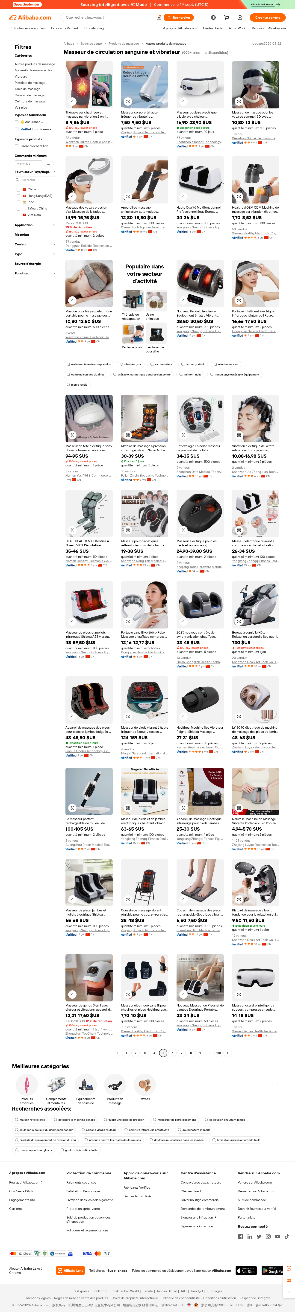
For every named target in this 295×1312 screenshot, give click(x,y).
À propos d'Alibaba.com (27, 1173)
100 (218, 1053)
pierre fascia (79, 384)
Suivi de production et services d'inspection (88, 1219)
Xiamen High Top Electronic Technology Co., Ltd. (144, 227)
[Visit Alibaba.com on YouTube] (277, 1236)
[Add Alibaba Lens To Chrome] (70, 1270)
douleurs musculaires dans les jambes (179, 1140)
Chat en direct (191, 1191)
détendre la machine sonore (76, 1119)
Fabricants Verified (137, 1187)
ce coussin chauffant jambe (227, 1119)
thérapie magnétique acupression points (144, 374)
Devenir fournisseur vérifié (257, 1208)
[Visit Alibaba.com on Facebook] (240, 1236)
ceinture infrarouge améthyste (149, 1130)
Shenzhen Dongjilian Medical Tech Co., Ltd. (144, 561)
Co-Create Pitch (21, 1191)
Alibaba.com (221, 1270)
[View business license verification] (189, 1305)
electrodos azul (228, 364)
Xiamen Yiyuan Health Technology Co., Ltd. (255, 1031)
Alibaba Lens (30, 1268)
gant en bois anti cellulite (81, 1150)
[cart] (227, 18)
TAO (183, 1291)
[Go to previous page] (117, 1053)
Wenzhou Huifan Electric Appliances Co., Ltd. (89, 142)
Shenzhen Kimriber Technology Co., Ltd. (200, 142)
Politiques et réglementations (87, 1230)
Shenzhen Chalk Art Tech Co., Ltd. (255, 662)
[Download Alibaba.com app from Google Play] (274, 1270)
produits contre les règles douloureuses (115, 1140)
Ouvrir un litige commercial (200, 1200)
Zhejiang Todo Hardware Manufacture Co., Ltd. (200, 567)
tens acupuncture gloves (36, 1150)
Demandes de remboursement (203, 1208)
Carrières (16, 1208)
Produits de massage (124, 43)
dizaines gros (133, 364)
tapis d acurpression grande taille (238, 1140)
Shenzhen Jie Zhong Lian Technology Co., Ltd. (255, 472)
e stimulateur (163, 364)
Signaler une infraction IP (199, 1217)
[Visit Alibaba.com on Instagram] (268, 1236)
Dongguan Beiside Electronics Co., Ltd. (89, 245)
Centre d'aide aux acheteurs (201, 1182)
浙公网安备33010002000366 (222, 1305)
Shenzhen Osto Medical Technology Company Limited (200, 472)
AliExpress (81, 1291)
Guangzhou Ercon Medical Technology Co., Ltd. (89, 845)
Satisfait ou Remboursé (83, 1191)
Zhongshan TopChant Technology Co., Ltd (89, 1033)
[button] (159, 17)
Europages (214, 1291)
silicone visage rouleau (101, 1130)
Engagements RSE (22, 1200)
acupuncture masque (196, 1130)
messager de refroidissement (177, 1119)
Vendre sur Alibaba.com (255, 1182)
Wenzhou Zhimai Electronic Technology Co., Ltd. (255, 138)
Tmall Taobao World (125, 1291)
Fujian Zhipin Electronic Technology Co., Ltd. (144, 475)
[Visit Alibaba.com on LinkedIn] (250, 1236)
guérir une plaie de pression (126, 1119)
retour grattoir (195, 364)
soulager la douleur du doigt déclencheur (46, 1130)
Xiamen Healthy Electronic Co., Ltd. (255, 233)
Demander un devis (137, 1196)
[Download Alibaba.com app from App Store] (246, 1270)
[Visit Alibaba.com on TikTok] (286, 1236)
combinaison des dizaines (87, 374)
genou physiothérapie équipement (237, 374)
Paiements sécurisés (81, 1182)
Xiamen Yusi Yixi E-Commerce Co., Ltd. (89, 475)
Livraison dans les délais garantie (89, 1200)
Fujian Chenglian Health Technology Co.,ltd (200, 662)
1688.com (100, 1291)
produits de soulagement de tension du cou (48, 1140)
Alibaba (69, 43)
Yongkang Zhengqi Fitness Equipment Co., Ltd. (200, 227)
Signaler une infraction (197, 1226)
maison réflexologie (32, 1119)
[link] (289, 1268)
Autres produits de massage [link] (166, 43)
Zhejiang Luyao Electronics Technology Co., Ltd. (144, 132)
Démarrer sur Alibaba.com (256, 1191)
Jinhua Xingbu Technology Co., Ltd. (89, 751)
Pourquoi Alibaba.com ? (26, 1182)
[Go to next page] (228, 1053)
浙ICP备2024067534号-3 (265, 1305)
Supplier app (117, 1270)
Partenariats (246, 1217)
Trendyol (196, 1291)
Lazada (148, 1291)
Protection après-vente (83, 1208)
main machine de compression (91, 364)
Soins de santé (91, 43)
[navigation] (35, 549)
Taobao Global (166, 1291)
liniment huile (192, 374)
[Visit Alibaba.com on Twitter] (259, 1236)
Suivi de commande (252, 1200)
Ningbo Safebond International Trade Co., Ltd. (144, 753)
